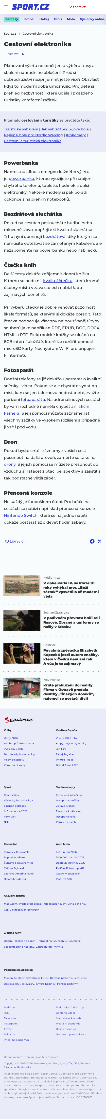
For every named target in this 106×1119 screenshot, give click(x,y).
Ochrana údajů (65, 1012)
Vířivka (58, 946)
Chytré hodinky (45, 983)
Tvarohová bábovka (68, 811)
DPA (76, 1063)
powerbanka (21, 178)
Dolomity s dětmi (15, 879)
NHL (6, 822)
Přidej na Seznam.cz (16, 1039)
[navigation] (6, 7)
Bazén (8, 940)
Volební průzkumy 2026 (19, 743)
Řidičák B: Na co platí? (70, 868)
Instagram (10, 1023)
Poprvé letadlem (14, 857)
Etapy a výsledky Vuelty (71, 743)
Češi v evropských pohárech (21, 909)
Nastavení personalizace (71, 1034)
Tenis (58, 19)
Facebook (10, 1018)
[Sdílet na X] (99, 541)
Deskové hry (12, 983)
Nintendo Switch (20, 515)
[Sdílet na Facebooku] (92, 541)
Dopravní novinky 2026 (70, 862)
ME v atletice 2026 (15, 811)
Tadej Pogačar (65, 754)
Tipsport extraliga (15, 805)
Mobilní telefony (14, 978)
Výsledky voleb (13, 749)
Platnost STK (64, 879)
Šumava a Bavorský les (18, 862)
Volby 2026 (11, 738)
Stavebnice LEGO (37, 978)
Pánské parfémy (67, 983)
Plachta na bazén (24, 940)
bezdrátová (54, 236)
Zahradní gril (44, 946)
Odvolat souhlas (66, 1029)
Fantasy (11, 19)
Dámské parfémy (61, 978)
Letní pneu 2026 (66, 852)
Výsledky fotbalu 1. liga (18, 800)
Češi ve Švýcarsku (15, 868)
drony (10, 464)
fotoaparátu (33, 399)
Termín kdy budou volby (19, 754)
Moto (71, 19)
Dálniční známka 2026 (70, 857)
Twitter (8, 1029)
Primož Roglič (64, 759)
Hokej (44, 19)
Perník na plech (66, 822)
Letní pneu (81, 978)
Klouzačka (74, 940)
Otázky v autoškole (68, 873)
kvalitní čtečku (57, 280)
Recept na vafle (65, 816)
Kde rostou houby (54, 903)
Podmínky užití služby (70, 1007)
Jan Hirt (61, 749)
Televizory (28, 983)
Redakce (9, 1007)
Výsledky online (92, 19)
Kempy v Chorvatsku (17, 852)
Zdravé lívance (65, 805)
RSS (6, 1012)
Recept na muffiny (68, 800)
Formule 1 (10, 816)
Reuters (85, 1063)
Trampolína (44, 940)
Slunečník (59, 940)
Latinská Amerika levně (19, 873)
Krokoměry (76, 135)
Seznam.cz (77, 7)
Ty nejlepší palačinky (69, 795)
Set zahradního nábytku (19, 946)
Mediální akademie (68, 1023)
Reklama (9, 1034)
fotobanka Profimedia (17, 1067)
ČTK (70, 1063)
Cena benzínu (76, 903)
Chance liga (11, 795)
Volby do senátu (14, 759)
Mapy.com (10, 903)
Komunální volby (15, 765)
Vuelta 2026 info (66, 738)
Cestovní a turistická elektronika (32, 141)
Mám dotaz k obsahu (69, 1018)
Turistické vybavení (21, 129)
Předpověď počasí (30, 903)
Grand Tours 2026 (67, 765)
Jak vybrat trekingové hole (65, 129)
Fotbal (29, 19)
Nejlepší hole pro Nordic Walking (33, 135)
